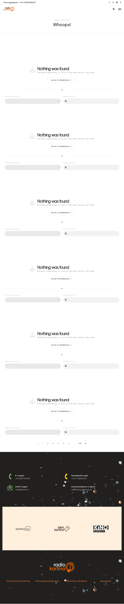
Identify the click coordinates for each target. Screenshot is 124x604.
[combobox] (33, 101)
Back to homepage (60, 80)
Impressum (105, 581)
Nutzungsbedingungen (47, 581)
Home (57, 20)
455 (80, 443)
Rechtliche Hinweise (76, 581)
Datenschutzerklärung (18, 581)
